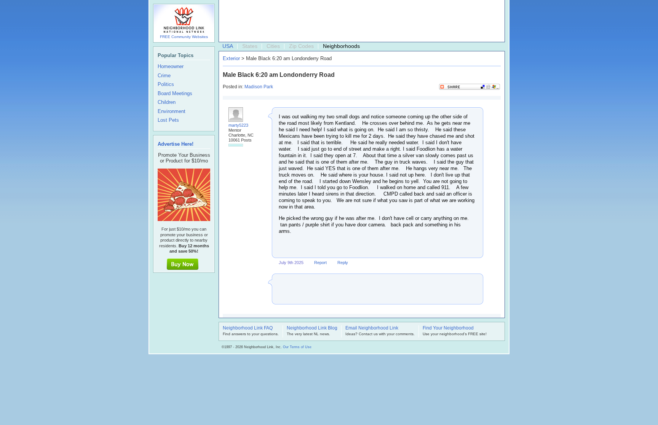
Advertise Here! (175, 144)
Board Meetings (175, 93)
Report (320, 262)
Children (167, 102)
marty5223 (238, 125)
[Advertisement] (359, 21)
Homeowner (171, 66)
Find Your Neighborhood (448, 328)
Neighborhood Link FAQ (248, 328)
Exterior (231, 58)
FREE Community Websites (184, 37)
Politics (166, 84)
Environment (171, 111)
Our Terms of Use (297, 347)
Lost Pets (168, 120)
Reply (342, 262)
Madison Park (258, 86)
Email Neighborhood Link (371, 328)
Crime (164, 75)
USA (227, 46)
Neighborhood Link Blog (312, 328)
